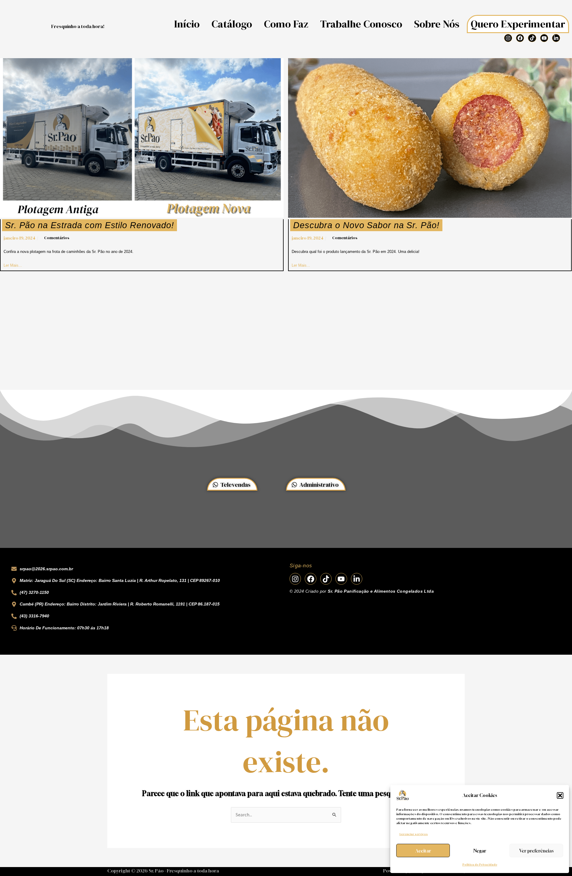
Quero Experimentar (518, 24)
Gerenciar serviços (413, 834)
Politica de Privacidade (479, 864)
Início (187, 24)
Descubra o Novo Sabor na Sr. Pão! (366, 225)
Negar (479, 850)
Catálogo (232, 24)
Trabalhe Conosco (361, 24)
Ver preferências (536, 850)
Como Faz (286, 24)
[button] (560, 795)
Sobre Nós (436, 24)
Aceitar (423, 850)
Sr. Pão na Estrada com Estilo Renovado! (89, 225)
